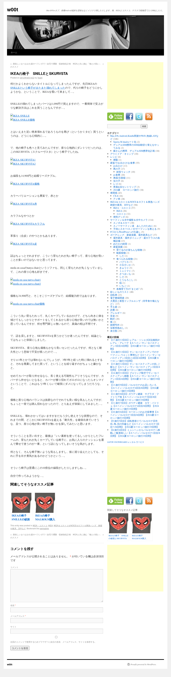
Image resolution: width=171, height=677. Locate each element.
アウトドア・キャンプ (122, 153)
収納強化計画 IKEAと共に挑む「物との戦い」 (81, 63)
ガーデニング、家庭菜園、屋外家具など (131, 234)
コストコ (121, 213)
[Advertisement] (135, 85)
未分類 (113, 330)
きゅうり (124, 267)
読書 (112, 309)
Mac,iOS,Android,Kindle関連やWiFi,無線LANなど (134, 137)
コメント (14, 567)
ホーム (14, 52)
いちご (122, 285)
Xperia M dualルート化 (124, 141)
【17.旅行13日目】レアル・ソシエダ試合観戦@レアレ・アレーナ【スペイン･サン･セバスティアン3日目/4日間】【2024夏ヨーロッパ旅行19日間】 (135, 344)
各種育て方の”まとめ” (127, 288)
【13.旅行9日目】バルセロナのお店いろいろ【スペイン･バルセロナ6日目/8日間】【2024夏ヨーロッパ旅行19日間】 (134, 387)
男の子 (116, 168)
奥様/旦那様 (119, 177)
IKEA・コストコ (40, 525)
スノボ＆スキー (121, 222)
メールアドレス (18, 615)
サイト (13, 626)
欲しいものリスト (119, 291)
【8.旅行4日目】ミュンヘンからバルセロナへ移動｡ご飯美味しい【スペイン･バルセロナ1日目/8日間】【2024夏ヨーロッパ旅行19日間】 (135, 432)
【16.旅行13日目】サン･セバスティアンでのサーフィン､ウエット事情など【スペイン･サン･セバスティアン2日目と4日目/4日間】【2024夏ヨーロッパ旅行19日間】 (135, 356)
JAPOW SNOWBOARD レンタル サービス (125, 442)
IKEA (50, 525)
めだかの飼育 (120, 243)
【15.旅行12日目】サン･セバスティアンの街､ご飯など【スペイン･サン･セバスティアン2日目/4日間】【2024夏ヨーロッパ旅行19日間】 (135, 366)
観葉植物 (121, 252)
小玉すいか (125, 264)
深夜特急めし (117, 327)
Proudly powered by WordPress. (143, 664)
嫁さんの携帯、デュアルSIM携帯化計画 (134, 150)
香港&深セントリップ (124, 186)
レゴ (115, 183)
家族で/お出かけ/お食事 (122, 162)
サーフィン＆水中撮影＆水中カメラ (129, 219)
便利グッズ (119, 216)
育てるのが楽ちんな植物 (129, 249)
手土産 (113, 306)
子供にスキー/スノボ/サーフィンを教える (135, 228)
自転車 (113, 294)
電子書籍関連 (117, 297)
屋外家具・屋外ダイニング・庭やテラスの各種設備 (136, 239)
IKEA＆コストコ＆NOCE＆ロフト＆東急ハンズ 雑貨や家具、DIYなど (136, 203)
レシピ (113, 156)
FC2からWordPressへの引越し (125, 231)
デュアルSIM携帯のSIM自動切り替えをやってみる (136, 146)
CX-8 (115, 195)
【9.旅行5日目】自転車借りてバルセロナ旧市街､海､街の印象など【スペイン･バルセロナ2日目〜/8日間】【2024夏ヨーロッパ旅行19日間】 (134, 423)
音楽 (112, 315)
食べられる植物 (124, 258)
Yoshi (39, 77)
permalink (44, 528)
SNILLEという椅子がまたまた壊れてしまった (37, 87)
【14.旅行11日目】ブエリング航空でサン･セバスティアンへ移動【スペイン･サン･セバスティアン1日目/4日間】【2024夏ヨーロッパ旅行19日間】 (135, 377)
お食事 (116, 174)
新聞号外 (115, 324)
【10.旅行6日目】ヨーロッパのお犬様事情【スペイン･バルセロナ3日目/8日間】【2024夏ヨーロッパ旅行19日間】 (134, 414)
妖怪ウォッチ (123, 171)
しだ (121, 255)
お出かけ (118, 165)
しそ (121, 276)
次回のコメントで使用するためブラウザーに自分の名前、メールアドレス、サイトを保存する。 (53, 641)
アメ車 (116, 198)
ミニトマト (125, 270)
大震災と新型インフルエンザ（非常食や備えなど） (134, 302)
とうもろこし (126, 279)
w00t (12, 9)
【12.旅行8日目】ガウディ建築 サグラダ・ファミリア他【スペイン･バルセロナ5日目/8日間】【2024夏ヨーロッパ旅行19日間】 (134, 396)
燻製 (115, 159)
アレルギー (116, 312)
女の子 (116, 180)
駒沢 (112, 318)
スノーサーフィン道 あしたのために (133, 225)
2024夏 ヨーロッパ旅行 (126, 189)
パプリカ (124, 261)
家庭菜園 (118, 246)
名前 (13, 605)
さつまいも (125, 273)
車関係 (113, 192)
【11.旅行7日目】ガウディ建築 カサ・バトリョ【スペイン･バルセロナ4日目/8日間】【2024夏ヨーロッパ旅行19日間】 (134, 405)
